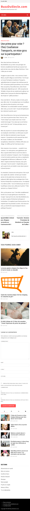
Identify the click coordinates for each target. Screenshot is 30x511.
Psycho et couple (5, 485)
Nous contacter (7, 502)
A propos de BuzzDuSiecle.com (10, 504)
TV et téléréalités (5, 490)
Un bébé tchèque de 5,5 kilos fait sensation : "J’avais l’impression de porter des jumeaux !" (14, 322)
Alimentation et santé (7, 468)
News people (4, 482)
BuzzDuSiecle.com (14, 7)
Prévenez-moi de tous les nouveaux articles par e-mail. (15, 400)
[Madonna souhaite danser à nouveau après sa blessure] (5, 433)
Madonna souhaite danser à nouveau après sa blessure (18, 433)
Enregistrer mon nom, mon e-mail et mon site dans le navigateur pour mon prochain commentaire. (14, 385)
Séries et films (5, 487)
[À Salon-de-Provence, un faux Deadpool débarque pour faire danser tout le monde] (5, 415)
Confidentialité (7, 505)
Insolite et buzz (5, 40)
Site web (3, 376)
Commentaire (5, 341)
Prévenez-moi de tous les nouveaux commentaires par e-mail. (14, 393)
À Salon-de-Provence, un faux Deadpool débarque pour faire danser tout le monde (18, 417)
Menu (4, 15)
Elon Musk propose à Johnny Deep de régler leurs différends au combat (20, 443)
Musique (3, 479)
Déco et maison (5, 471)
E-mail (3, 369)
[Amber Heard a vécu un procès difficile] (5, 425)
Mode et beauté (5, 476)
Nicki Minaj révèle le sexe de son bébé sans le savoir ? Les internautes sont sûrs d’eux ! (19, 452)
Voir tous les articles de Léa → (19, 236)
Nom (2, 362)
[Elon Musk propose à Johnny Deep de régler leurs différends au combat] (5, 442)
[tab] (4, 411)
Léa (6, 57)
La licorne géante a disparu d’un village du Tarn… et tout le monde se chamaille (14, 269)
